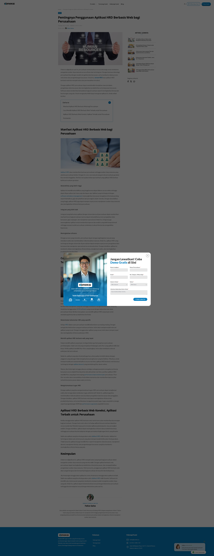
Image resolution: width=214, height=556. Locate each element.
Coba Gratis (140, 299)
